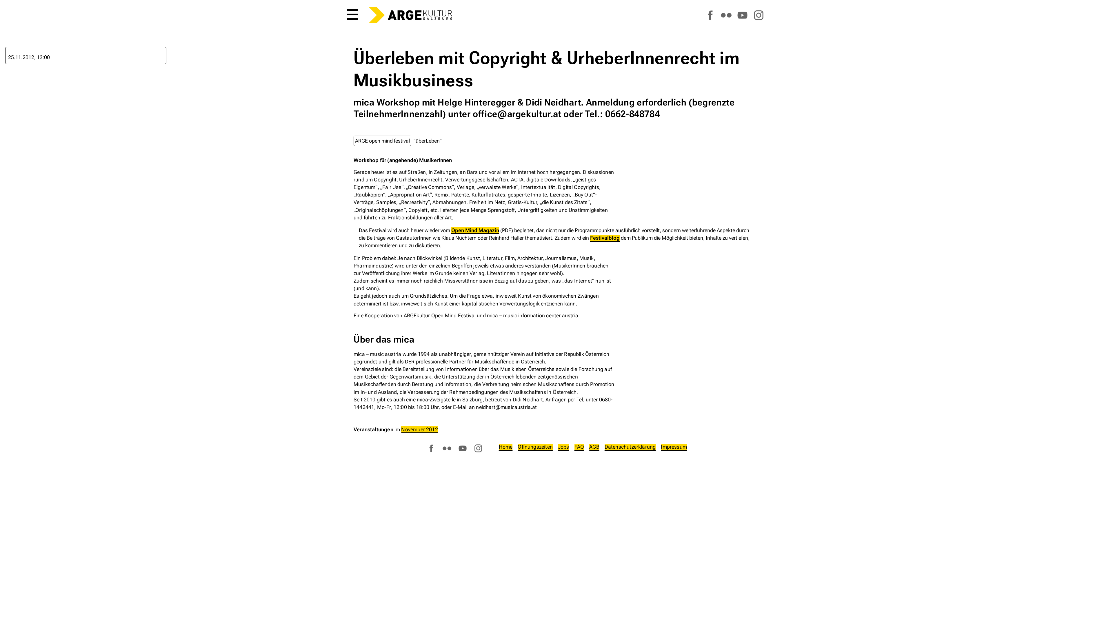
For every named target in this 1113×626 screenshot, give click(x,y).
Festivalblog (605, 238)
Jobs (563, 447)
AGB (594, 447)
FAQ (579, 447)
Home (506, 447)
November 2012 (419, 429)
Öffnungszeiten (535, 447)
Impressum (674, 447)
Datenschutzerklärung (630, 447)
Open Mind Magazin (475, 230)
